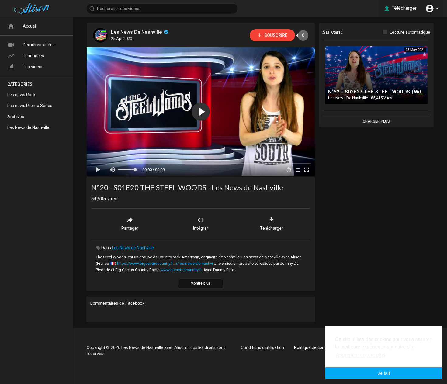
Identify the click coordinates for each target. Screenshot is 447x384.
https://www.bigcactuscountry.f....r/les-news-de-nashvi (165, 263)
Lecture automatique (410, 32)
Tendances (33, 55)
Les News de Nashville (133, 247)
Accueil (30, 26)
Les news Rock (21, 94)
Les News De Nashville (137, 32)
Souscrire (275, 35)
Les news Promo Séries (29, 105)
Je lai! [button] (384, 373)
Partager (129, 228)
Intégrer (200, 228)
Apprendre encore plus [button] (360, 355)
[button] (431, 8)
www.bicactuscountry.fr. (182, 269)
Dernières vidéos (39, 44)
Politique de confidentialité (319, 347)
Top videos (33, 66)
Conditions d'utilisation (262, 347)
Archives (15, 116)
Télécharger (271, 228)
